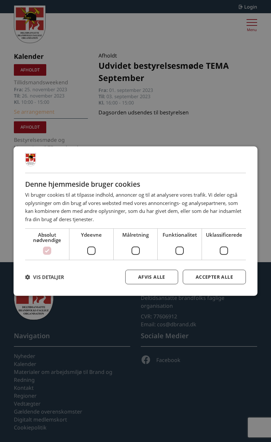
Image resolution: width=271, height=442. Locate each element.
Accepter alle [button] (214, 277)
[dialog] (135, 221)
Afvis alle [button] (151, 277)
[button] (44, 277)
